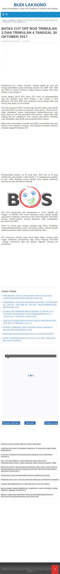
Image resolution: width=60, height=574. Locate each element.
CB (1, 573)
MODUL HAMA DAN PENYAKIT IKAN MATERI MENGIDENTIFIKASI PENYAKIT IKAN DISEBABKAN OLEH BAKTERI (27, 496)
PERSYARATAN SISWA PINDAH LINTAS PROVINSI (21, 444)
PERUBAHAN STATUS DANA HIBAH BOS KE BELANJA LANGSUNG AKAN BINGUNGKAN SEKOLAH (27, 297)
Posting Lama (51, 423)
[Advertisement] (30, 64)
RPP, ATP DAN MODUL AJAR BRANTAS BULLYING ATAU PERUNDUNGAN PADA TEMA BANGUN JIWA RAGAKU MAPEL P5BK (28, 462)
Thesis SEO (48, 569)
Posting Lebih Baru (11, 423)
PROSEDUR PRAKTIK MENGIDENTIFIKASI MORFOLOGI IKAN (25, 476)
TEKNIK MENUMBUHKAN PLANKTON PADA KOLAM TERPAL (25, 484)
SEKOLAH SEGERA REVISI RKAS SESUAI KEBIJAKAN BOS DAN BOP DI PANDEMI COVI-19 (29, 322)
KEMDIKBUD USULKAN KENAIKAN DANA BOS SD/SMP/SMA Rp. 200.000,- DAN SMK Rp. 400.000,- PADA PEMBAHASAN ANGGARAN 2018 (30, 304)
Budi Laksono (30, 5)
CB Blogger (28, 569)
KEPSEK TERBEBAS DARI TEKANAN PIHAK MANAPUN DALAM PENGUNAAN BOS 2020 (28, 328)
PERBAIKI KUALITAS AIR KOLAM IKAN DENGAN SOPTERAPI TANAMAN (30, 480)
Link (49, 568)
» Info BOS (25, 41)
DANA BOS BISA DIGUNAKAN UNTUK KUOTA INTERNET (28, 334)
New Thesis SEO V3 (8, 569)
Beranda (30, 423)
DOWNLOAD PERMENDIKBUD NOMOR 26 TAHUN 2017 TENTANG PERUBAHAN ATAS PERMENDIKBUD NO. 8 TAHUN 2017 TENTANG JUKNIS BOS (28, 314)
